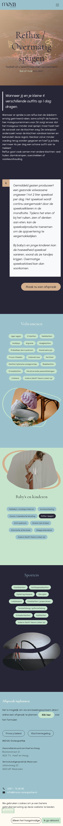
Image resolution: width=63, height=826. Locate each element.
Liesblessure (16, 601)
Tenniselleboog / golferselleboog (31, 608)
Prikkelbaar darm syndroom (22, 350)
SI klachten (31, 336)
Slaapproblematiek (44, 530)
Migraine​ (29, 343)
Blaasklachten (48, 364)
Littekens (15, 378)
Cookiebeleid (8, 811)
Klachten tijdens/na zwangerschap (23, 364)
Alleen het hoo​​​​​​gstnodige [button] (26, 820)
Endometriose (34, 357)
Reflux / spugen (47, 516)
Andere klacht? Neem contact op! (38, 378)
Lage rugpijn (16, 336)
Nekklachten (47, 336)
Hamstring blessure (24, 594)
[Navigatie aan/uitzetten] (57, 5)
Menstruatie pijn (45, 350)
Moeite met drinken (40, 523)
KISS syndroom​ (20, 523)
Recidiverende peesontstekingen (40, 371)
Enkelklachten (19, 587)
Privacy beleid (13, 733)
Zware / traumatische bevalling (22, 516)
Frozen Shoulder (15, 357)
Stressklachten (15, 371)
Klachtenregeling (40, 733)
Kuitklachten (41, 615)
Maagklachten (45, 343)
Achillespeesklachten (40, 587)
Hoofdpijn (16, 343)
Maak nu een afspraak (41, 287)
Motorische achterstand (20, 530)
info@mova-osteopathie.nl (22, 792)
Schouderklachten (23, 615)
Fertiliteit (50, 357)
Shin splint (42, 594)
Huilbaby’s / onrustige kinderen (21, 509)
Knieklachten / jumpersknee (39, 601)
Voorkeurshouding (47, 509)
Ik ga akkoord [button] (51, 820)
